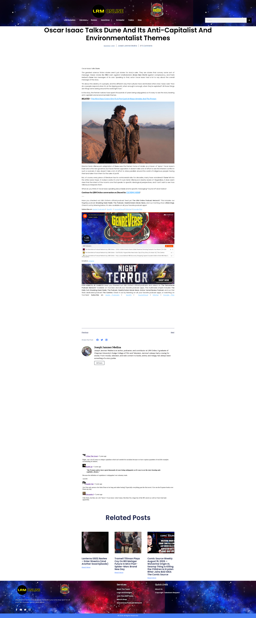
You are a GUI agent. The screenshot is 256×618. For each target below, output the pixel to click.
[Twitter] (25, 610)
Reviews (94, 20)
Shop (140, 20)
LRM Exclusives (69, 20)
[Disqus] (128, 423)
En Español (120, 20)
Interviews (83, 20)
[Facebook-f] (16, 610)
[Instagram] (29, 610)
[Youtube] (21, 610)
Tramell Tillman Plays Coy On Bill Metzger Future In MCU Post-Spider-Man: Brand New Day (127, 564)
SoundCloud (119, 209)
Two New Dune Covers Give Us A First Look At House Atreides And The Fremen (123, 99)
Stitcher (128, 209)
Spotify (109, 209)
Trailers (131, 20)
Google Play (137, 209)
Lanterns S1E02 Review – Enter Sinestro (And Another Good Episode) (95, 561)
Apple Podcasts (99, 209)
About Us (158, 589)
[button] (97, 340)
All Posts (99, 363)
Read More (86, 567)
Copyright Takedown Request (167, 592)
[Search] (249, 20)
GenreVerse (105, 20)
